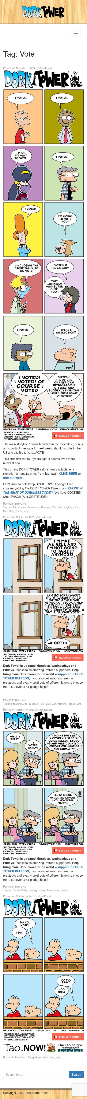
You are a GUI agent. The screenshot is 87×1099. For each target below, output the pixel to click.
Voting (64, 890)
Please (71, 703)
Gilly (54, 507)
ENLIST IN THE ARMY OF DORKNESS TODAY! (42, 490)
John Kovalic (46, 68)
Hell (41, 703)
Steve (19, 511)
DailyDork (20, 503)
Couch (16, 890)
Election (45, 507)
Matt (5, 511)
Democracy (33, 507)
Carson (22, 507)
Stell (11, 511)
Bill (14, 507)
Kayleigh (68, 507)
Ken (77, 507)
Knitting (33, 890)
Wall (58, 1057)
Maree (41, 890)
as (26, 703)
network (62, 703)
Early (24, 890)
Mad (47, 703)
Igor (60, 507)
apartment (18, 703)
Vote (26, 511)
